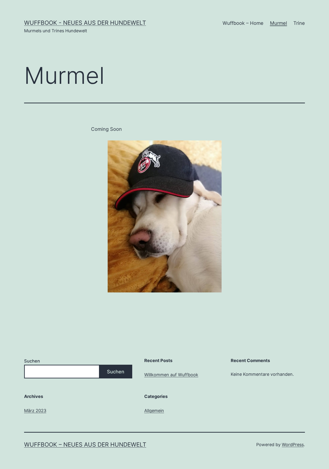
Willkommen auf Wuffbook (171, 374)
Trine (299, 23)
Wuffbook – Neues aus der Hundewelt (85, 444)
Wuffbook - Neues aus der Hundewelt (85, 22)
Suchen (32, 360)
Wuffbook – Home (243, 23)
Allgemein (154, 410)
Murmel (278, 23)
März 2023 (35, 410)
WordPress (293, 444)
